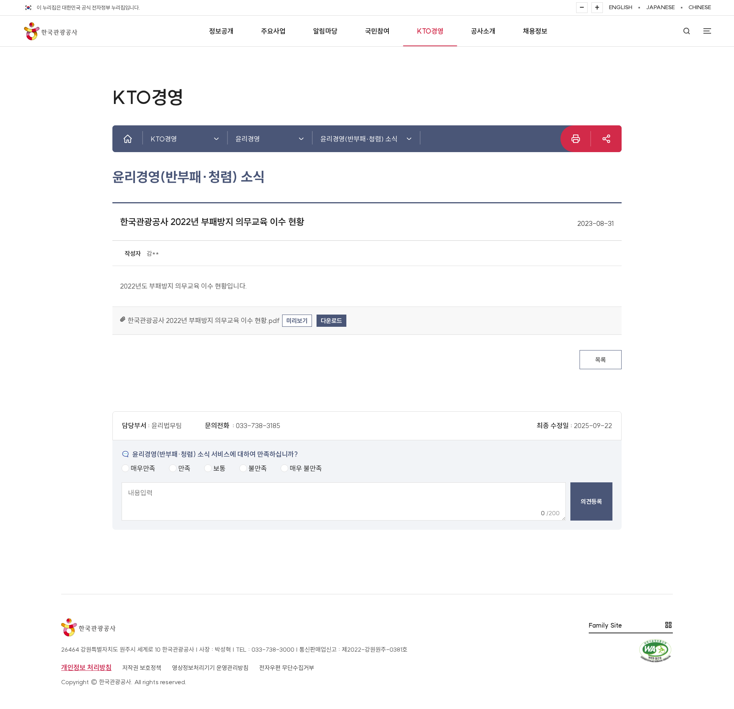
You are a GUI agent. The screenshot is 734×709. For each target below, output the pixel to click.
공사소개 (483, 31)
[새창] (606, 138)
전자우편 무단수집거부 (286, 668)
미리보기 (297, 320)
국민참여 (377, 31)
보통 (219, 468)
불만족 (257, 468)
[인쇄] (575, 138)
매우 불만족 (306, 468)
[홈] (127, 138)
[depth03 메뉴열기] (409, 138)
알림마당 (325, 31)
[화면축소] (582, 7)
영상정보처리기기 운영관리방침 (210, 668)
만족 (184, 468)
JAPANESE (660, 7)
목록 (600, 359)
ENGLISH (620, 7)
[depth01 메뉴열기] (216, 138)
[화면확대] (597, 7)
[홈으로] (50, 31)
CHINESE (700, 7)
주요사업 (273, 31)
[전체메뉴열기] (703, 31)
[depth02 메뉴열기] (301, 138)
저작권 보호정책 (141, 668)
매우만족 (143, 468)
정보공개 (221, 31)
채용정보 (535, 31)
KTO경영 (430, 31)
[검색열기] (686, 31)
